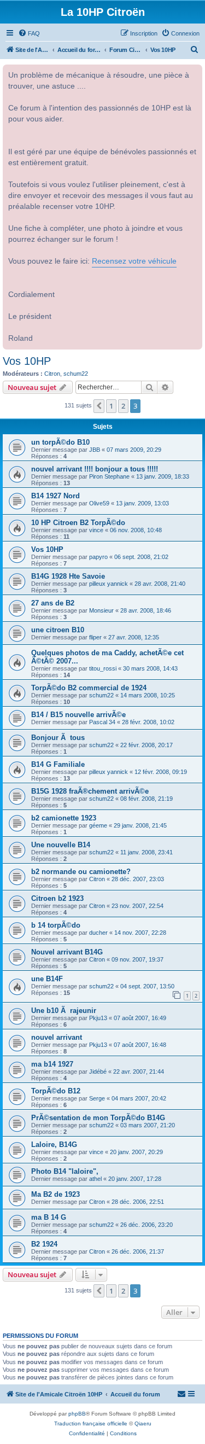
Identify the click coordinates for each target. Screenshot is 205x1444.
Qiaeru (142, 1423)
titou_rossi (102, 668)
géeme (98, 825)
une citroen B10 (57, 630)
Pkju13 (98, 1018)
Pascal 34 (102, 722)
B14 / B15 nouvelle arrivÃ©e (78, 715)
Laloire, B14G (54, 1144)
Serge (97, 1098)
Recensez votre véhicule (134, 261)
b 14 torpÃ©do (55, 925)
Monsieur (101, 610)
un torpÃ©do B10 (60, 442)
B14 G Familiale (58, 764)
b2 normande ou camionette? (81, 871)
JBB (94, 449)
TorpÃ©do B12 (55, 1091)
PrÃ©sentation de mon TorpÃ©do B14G (98, 1118)
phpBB (77, 1414)
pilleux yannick (108, 583)
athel (95, 1178)
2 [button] (123, 406)
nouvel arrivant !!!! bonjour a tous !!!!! (94, 469)
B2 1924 (44, 1244)
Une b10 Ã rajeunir (63, 1010)
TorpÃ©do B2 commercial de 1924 (89, 688)
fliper (95, 637)
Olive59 (99, 503)
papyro (98, 557)
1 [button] (111, 406)
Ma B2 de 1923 (55, 1194)
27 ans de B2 (52, 603)
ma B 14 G (48, 1217)
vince (96, 530)
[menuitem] (29, 33)
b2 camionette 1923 (63, 818)
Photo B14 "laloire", (64, 1171)
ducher (98, 932)
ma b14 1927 (52, 1064)
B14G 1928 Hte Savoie (68, 576)
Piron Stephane (109, 476)
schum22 (75, 373)
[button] (98, 405)
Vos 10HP (27, 361)
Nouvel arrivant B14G (67, 952)
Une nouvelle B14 (60, 845)
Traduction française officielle (90, 1423)
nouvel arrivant (56, 1037)
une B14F (47, 979)
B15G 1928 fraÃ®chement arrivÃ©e (90, 791)
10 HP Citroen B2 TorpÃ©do (78, 523)
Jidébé (98, 1071)
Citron (52, 373)
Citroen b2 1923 (57, 898)
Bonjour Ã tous (58, 737)
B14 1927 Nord (55, 496)
